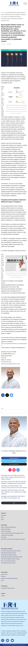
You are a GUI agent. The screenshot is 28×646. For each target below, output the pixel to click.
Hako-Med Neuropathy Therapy (8, 552)
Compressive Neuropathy (7, 535)
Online (2, 574)
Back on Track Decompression (8, 560)
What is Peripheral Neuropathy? (8, 527)
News (2, 519)
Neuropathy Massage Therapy (8, 562)
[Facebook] (3, 395)
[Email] (11, 395)
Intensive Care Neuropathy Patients (9, 578)
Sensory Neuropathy (6, 531)
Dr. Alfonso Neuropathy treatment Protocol (11, 550)
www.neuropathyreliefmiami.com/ (10, 364)
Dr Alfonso (3, 515)
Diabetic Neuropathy (6, 529)
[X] (7, 395)
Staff (2, 517)
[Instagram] (10, 470)
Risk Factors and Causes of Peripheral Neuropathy (13, 539)
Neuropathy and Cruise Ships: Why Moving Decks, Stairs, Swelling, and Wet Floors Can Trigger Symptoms (13, 477)
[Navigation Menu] (25, 3)
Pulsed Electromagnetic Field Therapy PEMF (11, 556)
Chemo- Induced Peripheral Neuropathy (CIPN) (12, 533)
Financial (3, 576)
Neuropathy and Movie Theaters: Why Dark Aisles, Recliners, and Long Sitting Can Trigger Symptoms (13, 491)
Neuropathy (4, 537)
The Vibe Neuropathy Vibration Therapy (10, 558)
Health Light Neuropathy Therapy (9, 554)
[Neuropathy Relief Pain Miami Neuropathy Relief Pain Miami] (14, 3)
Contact (3, 595)
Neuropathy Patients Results (8, 588)
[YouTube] (14, 470)
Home (2, 12)
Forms (5, 574)
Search (2, 408)
